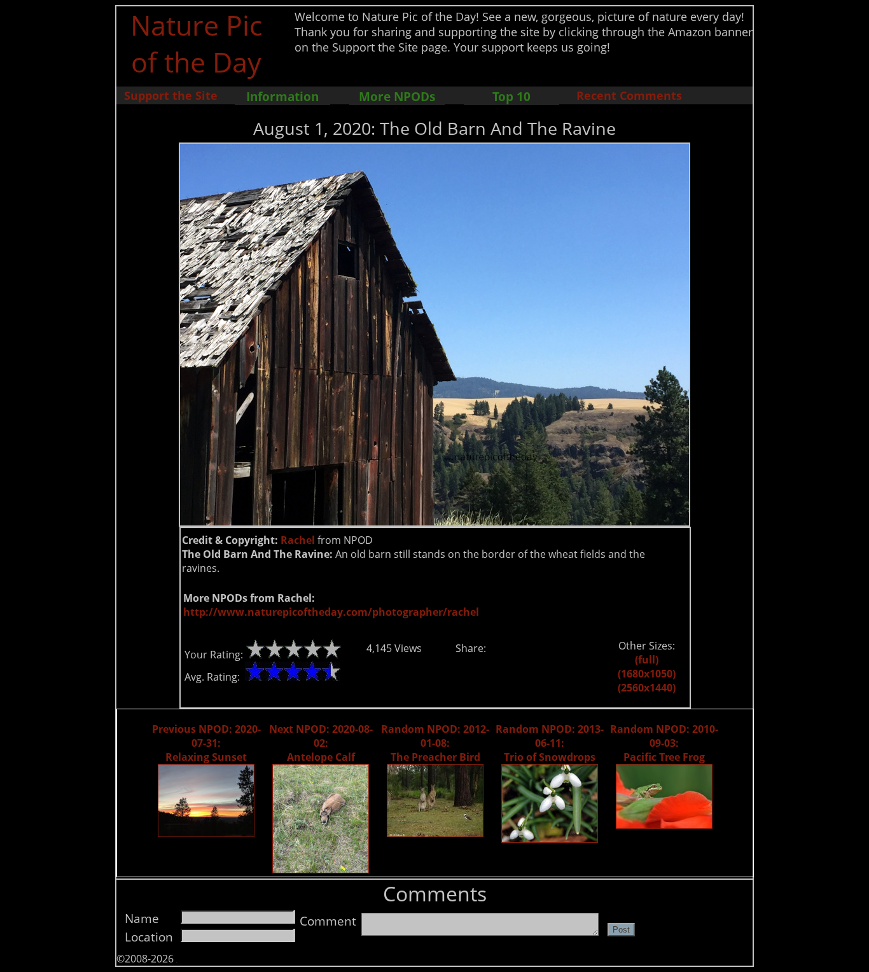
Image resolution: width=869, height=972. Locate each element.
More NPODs (397, 96)
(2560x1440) (647, 688)
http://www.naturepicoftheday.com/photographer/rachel (331, 612)
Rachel (298, 540)
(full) (646, 660)
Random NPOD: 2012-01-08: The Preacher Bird (435, 743)
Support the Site (171, 95)
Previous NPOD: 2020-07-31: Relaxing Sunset (206, 743)
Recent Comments (629, 95)
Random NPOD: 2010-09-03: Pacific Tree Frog (664, 743)
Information (282, 96)
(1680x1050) (647, 674)
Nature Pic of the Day (196, 43)
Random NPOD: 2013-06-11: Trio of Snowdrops (550, 743)
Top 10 (511, 96)
